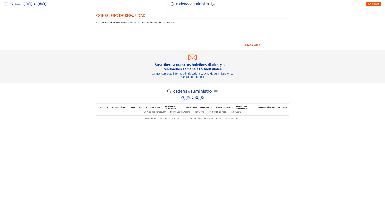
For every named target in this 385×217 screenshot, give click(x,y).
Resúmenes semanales (241, 108)
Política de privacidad (180, 112)
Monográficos (266, 107)
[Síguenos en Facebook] (26, 4)
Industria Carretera (170, 108)
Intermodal (206, 107)
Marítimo (191, 107)
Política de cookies (217, 112)
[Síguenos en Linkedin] (35, 4)
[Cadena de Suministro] (192, 93)
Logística (103, 107)
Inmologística (119, 107)
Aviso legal (236, 112)
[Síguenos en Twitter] (30, 4)
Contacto (199, 112)
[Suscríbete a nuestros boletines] (192, 66)
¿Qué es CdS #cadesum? (155, 112)
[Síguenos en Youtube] (40, 4)
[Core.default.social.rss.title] (44, 4)
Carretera (156, 107)
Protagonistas (224, 107)
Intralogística (139, 107)
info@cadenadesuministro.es (228, 119)
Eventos (282, 107)
